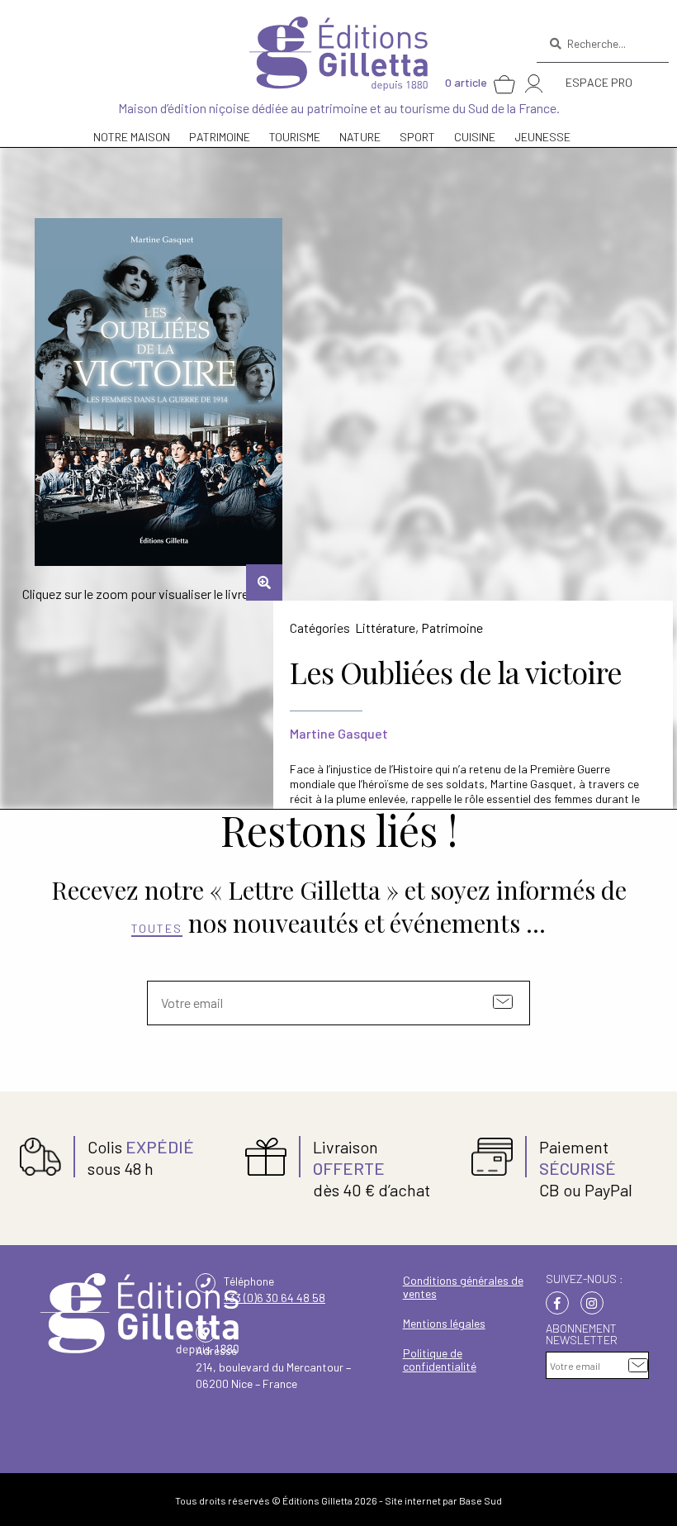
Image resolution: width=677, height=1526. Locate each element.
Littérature (385, 627)
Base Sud (480, 1500)
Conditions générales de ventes (463, 1286)
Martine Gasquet (339, 733)
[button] (264, 582)
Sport (417, 137)
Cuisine (474, 137)
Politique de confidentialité (439, 1359)
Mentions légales (444, 1323)
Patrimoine (452, 627)
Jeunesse (542, 137)
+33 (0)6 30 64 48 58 (274, 1298)
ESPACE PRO (599, 82)
